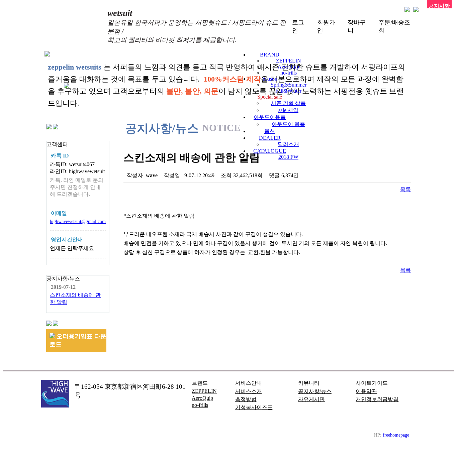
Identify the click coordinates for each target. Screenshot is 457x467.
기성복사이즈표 (254, 407)
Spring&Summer (288, 85)
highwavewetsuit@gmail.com (78, 221)
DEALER (270, 138)
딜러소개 (288, 144)
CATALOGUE (269, 151)
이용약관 (366, 391)
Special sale (269, 97)
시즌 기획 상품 (288, 103)
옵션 (269, 131)
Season (269, 79)
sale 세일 (288, 110)
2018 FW (288, 157)
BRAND (269, 54)
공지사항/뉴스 (315, 391)
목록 (405, 189)
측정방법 (246, 399)
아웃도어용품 (270, 117)
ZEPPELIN (288, 61)
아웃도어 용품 (288, 124)
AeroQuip (288, 67)
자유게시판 (311, 399)
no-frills (288, 73)
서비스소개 (248, 391)
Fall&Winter (288, 91)
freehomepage (396, 435)
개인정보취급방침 (377, 399)
